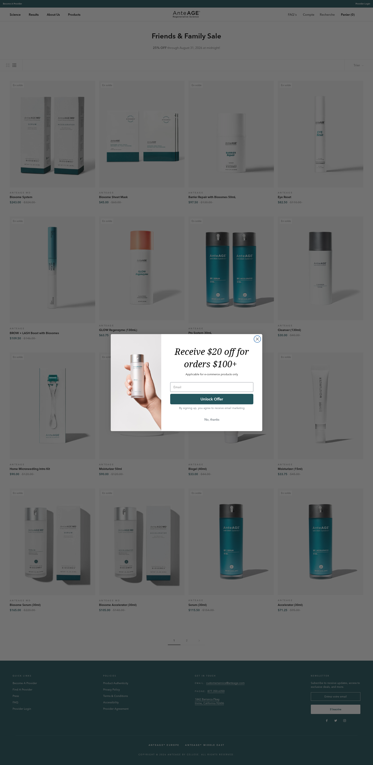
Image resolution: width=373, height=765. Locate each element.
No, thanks (211, 419)
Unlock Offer (211, 399)
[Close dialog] (257, 339)
